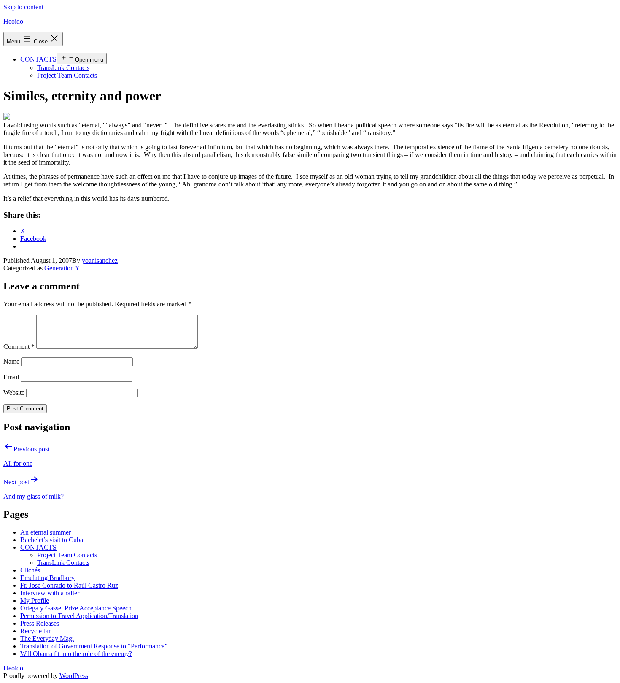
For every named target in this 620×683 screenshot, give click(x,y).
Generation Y (62, 268)
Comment (19, 346)
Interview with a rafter (49, 593)
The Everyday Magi (47, 638)
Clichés (30, 570)
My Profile (34, 600)
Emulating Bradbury (47, 577)
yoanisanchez (100, 260)
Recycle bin (36, 630)
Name (11, 361)
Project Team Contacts (67, 75)
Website (13, 392)
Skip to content (23, 7)
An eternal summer (45, 532)
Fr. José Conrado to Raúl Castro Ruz (69, 585)
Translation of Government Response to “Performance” (93, 646)
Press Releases (39, 623)
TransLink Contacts (63, 67)
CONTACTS (38, 59)
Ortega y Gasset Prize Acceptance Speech (76, 608)
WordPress (73, 675)
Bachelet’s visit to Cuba (51, 539)
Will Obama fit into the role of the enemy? (76, 653)
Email (11, 377)
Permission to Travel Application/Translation (79, 615)
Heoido (13, 21)
